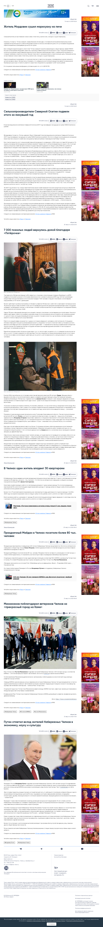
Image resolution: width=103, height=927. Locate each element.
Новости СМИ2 (10, 97)
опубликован (64, 787)
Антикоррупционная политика (82, 898)
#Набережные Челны (10, 522)
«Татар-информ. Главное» (43, 69)
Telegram (28, 75)
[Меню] (97, 6)
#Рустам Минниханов (40, 711)
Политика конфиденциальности (83, 908)
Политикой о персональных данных (55, 920)
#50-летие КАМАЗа (25, 711)
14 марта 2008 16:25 (71, 106)
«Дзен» (21, 75)
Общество (73, 19)
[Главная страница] (51, 6)
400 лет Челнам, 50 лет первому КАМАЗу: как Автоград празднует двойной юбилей (42, 578)
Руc (5, 6)
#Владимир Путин (9, 842)
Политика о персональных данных (83, 895)
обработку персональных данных (36, 920)
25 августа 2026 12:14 (70, 463)
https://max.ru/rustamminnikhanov (66, 699)
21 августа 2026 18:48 (70, 598)
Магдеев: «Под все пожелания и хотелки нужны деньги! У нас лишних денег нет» (42, 507)
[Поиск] (88, 6)
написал (46, 673)
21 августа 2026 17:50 (70, 716)
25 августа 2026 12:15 (70, 224)
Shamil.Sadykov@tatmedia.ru (82, 912)
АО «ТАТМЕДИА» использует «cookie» (84, 901)
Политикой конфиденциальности (75, 920)
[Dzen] (61, 849)
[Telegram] (41, 848)
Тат (13, 6)
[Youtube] (82, 848)
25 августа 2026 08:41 (70, 527)
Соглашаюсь (51, 924)
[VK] (21, 848)
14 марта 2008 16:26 (71, 21)
